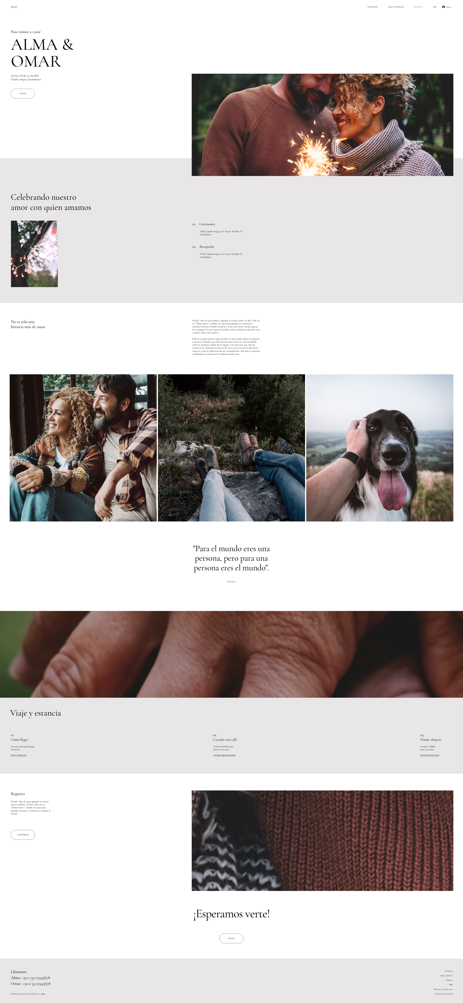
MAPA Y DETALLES (18, 755)
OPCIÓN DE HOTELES (429, 755)
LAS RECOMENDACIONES (224, 755)
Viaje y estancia (446, 975)
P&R (451, 985)
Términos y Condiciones (443, 989)
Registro (449, 980)
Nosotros (449, 971)
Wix (43, 994)
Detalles (23, 93)
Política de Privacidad (444, 994)
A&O (14, 7)
